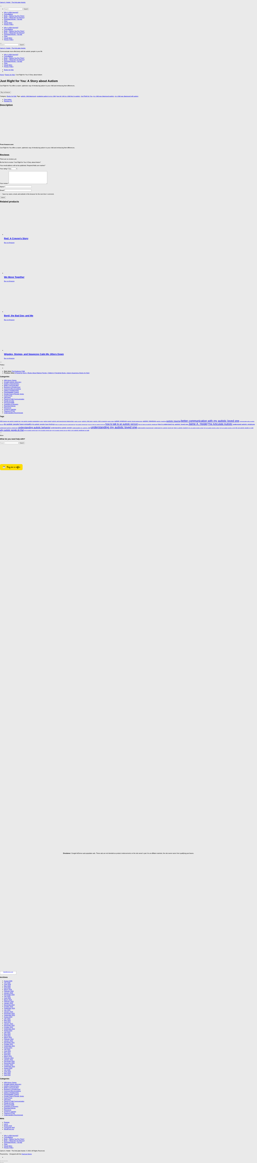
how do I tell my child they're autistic (68, 96)
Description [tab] (7, 99)
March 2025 (8, 1000)
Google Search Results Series (14, 394)
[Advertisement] (60, 870)
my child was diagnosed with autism (126, 96)
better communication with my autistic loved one (210, 420)
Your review (4, 183)
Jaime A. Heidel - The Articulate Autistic (13, 2)
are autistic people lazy (14, 421)
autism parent (48, 421)
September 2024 (9, 1008)
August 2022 (8, 1030)
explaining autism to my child (46, 96)
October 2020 (8, 1065)
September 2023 (9, 1015)
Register (7, 1122)
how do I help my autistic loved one (96, 424)
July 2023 (7, 1018)
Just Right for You (86, 96)
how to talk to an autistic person (121, 424)
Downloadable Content (11, 392)
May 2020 (7, 1073)
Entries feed (8, 1126)
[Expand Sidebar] (1, 432)
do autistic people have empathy (18, 424)
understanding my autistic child (81, 428)
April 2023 (7, 1022)
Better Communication (11, 385)
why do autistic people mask (31, 430)
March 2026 (8, 989)
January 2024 (8, 1012)
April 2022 (7, 1036)
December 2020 (9, 1061)
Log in (6, 1124)
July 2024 (7, 1010)
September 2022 (9, 1029)
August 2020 (8, 1068)
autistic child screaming (100, 421)
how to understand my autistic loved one (173, 424)
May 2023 (7, 1020)
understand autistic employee (244, 424)
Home (2, 75)
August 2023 (8, 1017)
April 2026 (7, 988)
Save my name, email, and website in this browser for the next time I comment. (28, 194)
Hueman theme (27, 1154)
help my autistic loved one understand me (65, 424)
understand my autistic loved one (163, 428)
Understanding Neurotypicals (13, 413)
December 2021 (9, 1042)
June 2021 (7, 1051)
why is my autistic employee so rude (78, 430)
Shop (5, 21)
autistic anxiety (78, 421)
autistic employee (120, 421)
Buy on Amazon (5, 92)
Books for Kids (9, 70)
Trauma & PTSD (9, 411)
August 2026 (8, 981)
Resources (7, 407)
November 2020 (9, 1063)
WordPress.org (9, 1129)
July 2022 (7, 1032)
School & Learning (10, 409)
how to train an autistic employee (147, 424)
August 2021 (8, 1048)
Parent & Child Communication (14, 399)
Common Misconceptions (12, 389)
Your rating (4, 169)
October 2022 (8, 1027)
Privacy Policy (8, 24)
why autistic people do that (12, 430)
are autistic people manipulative (30, 421)
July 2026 (7, 983)
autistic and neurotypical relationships (63, 421)
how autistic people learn (82, 424)
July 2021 (7, 1049)
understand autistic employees (9, 428)
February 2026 (9, 991)
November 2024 (9, 1005)
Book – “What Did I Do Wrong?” (14, 17)
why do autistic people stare (45, 430)
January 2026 (8, 993)
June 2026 (7, 984)
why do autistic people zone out (59, 430)
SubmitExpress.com (8, 972)
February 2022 (9, 1039)
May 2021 (7, 1053)
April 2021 (7, 1054)
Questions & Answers (11, 404)
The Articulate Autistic (220, 424)
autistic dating (110, 421)
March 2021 (8, 1056)
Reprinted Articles (10, 406)
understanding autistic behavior (34, 427)
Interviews (7, 397)
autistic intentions (149, 421)
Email (2, 190)
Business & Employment (12, 387)
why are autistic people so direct (212, 428)
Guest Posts (8, 396)
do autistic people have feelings (43, 424)
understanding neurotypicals (145, 428)
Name (2, 187)
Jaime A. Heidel (198, 423)
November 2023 (9, 1013)
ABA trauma (3, 421)
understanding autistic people (61, 428)
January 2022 (8, 1041)
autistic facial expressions (134, 421)
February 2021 (9, 1058)
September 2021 (9, 1046)
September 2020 (9, 1066)
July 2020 (7, 1070)
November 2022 (9, 1025)
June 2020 (7, 1071)
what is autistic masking (181, 428)
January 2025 (8, 1003)
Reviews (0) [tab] (8, 101)
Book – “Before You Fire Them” (14, 16)
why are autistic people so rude (244, 428)
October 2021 (8, 1044)
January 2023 (8, 1024)
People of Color (9, 401)
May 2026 (7, 986)
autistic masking (161, 421)
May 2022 (7, 1034)
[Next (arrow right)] (3, 1162)
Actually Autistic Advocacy (12, 382)
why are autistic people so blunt (195, 428)
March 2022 (8, 1037)
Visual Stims (8, 23)
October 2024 (8, 1006)
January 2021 (8, 1059)
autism (41, 421)
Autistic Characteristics (11, 384)
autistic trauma (173, 421)
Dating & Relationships (11, 390)
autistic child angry (87, 421)
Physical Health (9, 402)
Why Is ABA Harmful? (11, 12)
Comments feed (9, 1127)
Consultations (8, 14)
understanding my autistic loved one (114, 427)
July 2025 (7, 996)
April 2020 (7, 1075)
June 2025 (7, 998)
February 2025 (9, 1001)
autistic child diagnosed (28, 96)
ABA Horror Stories (10, 380)
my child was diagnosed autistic (103, 96)
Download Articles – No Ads (13, 19)
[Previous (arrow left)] (1, 1162)
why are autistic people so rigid (227, 428)
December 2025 (9, 994)
